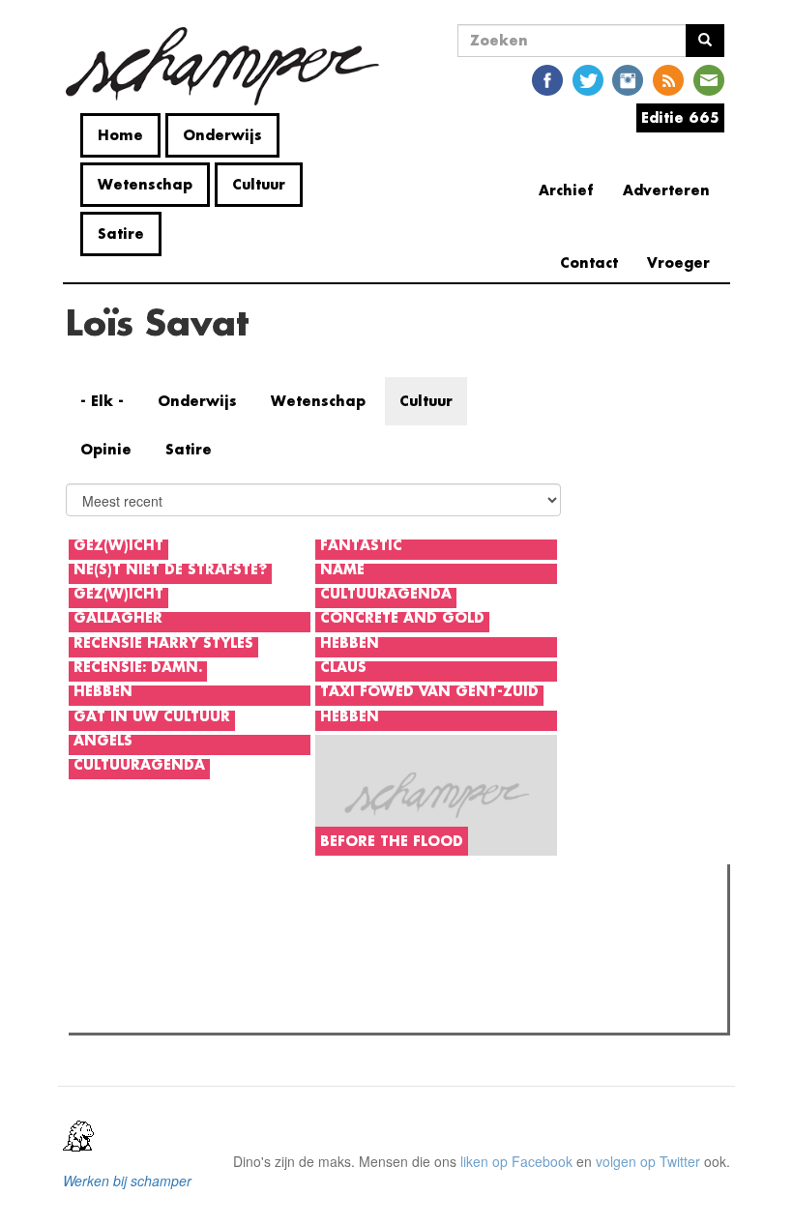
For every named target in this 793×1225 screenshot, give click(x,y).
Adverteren (666, 190)
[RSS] (668, 79)
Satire (121, 233)
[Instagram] (627, 79)
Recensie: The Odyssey (179, 962)
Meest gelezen (135, 922)
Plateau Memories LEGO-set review (216, 1012)
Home (120, 135)
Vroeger (678, 262)
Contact (589, 262)
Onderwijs (222, 135)
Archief (566, 190)
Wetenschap (145, 184)
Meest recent (242, 922)
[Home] (230, 66)
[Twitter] (588, 79)
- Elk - (102, 401)
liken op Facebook (516, 1161)
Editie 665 (680, 117)
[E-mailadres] (708, 79)
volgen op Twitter (648, 1161)
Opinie (106, 449)
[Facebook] (547, 79)
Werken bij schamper (127, 1180)
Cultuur (258, 184)
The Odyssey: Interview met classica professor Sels (263, 987)
